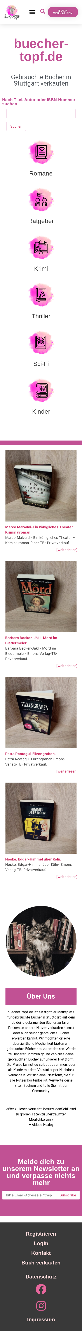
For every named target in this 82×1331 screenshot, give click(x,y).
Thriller (41, 316)
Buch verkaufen (41, 1263)
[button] (32, 12)
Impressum (41, 1319)
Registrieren (41, 1234)
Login (41, 1243)
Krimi (41, 268)
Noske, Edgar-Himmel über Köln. (33, 859)
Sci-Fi (41, 363)
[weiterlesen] (67, 550)
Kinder (41, 411)
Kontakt (41, 1253)
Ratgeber (41, 221)
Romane (41, 173)
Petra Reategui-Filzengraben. (30, 754)
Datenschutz (41, 1277)
